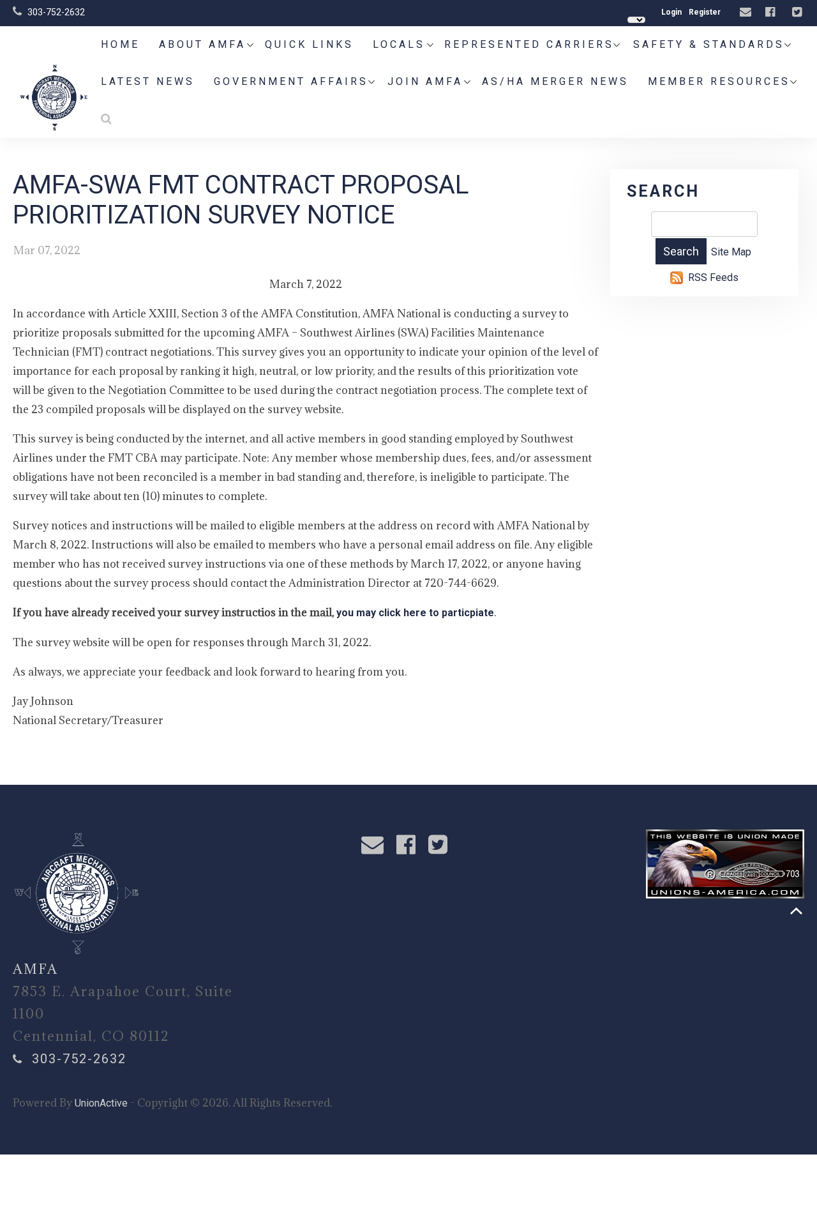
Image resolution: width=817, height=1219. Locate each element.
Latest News (148, 81)
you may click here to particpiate (415, 613)
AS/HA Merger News (555, 81)
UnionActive (101, 1103)
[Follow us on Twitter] (798, 12)
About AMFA (202, 44)
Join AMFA (425, 81)
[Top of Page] (796, 911)
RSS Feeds (713, 277)
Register (705, 12)
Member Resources (719, 81)
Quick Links (309, 44)
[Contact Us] (747, 12)
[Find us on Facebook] (771, 12)
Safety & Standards (708, 44)
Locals (399, 44)
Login (671, 12)
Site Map (731, 252)
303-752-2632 (56, 12)
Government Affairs (291, 81)
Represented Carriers (529, 44)
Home (120, 44)
